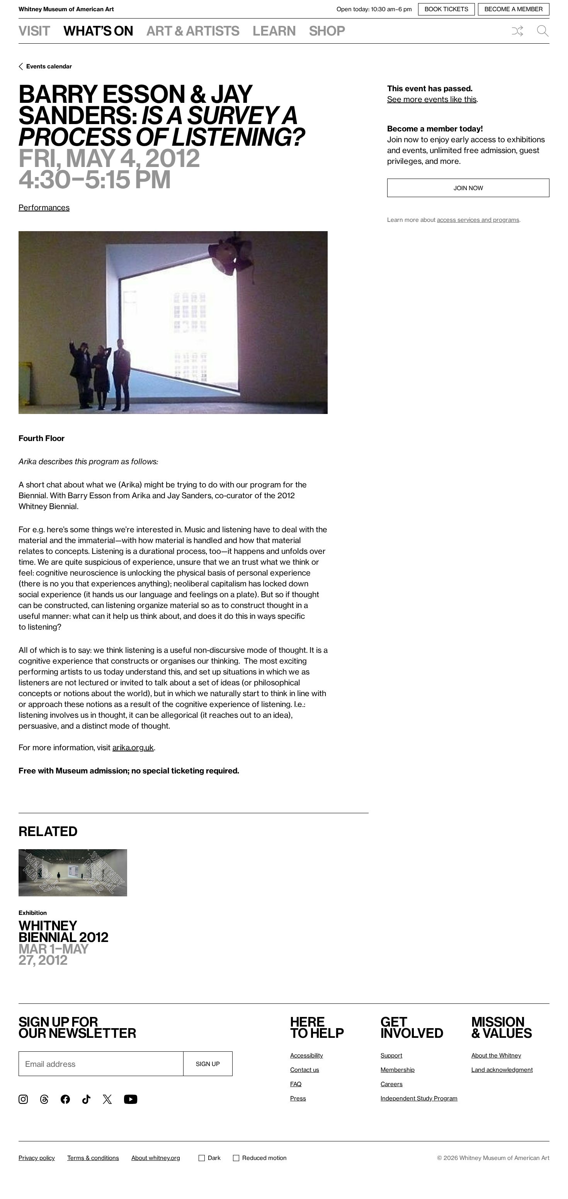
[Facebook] (65, 1099)
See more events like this (431, 99)
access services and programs (478, 219)
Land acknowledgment (502, 1069)
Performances (44, 207)
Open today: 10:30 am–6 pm (374, 8)
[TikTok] (86, 1099)
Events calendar (49, 66)
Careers (392, 1083)
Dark (214, 1157)
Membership (398, 1069)
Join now (468, 187)
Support (391, 1055)
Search (539, 31)
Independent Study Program (419, 1098)
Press (298, 1098)
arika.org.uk (133, 747)
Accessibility (306, 1055)
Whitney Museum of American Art (66, 8)
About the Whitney (496, 1055)
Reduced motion (264, 1157)
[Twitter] (107, 1099)
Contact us (304, 1069)
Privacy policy (37, 1157)
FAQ (295, 1083)
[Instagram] (23, 1099)
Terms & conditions (93, 1157)
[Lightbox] (173, 322)
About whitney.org (155, 1157)
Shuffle (517, 31)
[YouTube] (130, 1099)
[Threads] (44, 1099)
